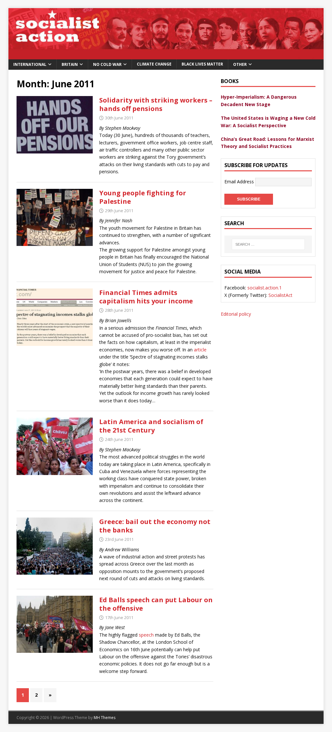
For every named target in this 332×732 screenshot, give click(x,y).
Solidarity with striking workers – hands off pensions (155, 104)
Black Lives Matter (202, 64)
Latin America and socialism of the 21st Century (151, 425)
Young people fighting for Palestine (142, 197)
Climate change (154, 64)
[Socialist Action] (166, 55)
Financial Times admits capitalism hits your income (146, 296)
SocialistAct (280, 295)
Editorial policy (236, 314)
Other (240, 64)
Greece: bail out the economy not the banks (154, 525)
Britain (70, 64)
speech (146, 635)
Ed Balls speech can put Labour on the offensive (156, 604)
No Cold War (107, 64)
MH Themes (104, 717)
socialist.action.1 (264, 288)
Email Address (239, 181)
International (29, 64)
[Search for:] (268, 244)
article (200, 350)
